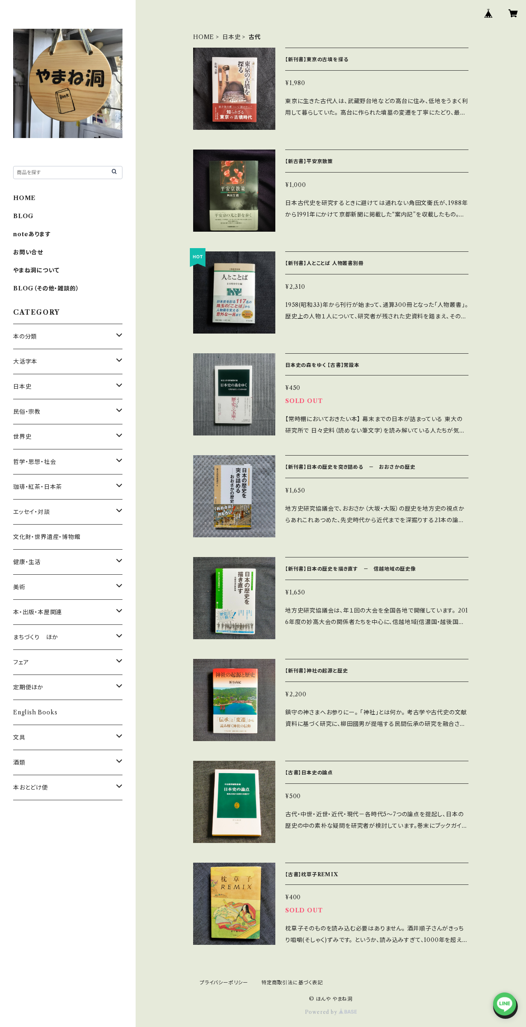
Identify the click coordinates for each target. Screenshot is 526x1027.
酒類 (19, 762)
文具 (19, 737)
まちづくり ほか (35, 637)
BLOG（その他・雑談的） (46, 288)
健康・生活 (27, 562)
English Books (35, 712)
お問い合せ (28, 252)
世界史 (22, 436)
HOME (203, 37)
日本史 (231, 37)
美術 (19, 587)
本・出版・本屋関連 (37, 612)
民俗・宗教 (27, 411)
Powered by (322, 1012)
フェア (21, 662)
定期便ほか (28, 687)
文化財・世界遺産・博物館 (47, 537)
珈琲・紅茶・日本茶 (37, 486)
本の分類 (25, 336)
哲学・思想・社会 (34, 461)
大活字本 (25, 361)
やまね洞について (36, 270)
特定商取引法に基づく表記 (292, 982)
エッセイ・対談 (31, 512)
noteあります (32, 234)
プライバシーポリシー (224, 982)
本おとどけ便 (30, 787)
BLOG (23, 216)
